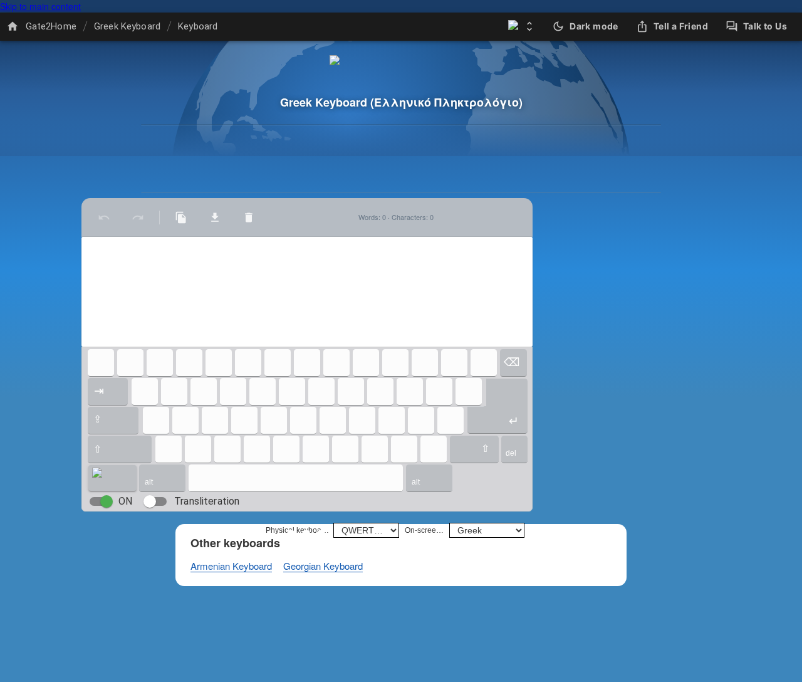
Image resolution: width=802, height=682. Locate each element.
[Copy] (181, 217)
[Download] (215, 217)
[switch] (106, 501)
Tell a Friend (681, 26)
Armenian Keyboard (231, 565)
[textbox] (307, 292)
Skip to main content (40, 6)
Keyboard (197, 26)
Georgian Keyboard (323, 565)
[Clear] (249, 217)
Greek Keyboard (127, 26)
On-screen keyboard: (425, 530)
